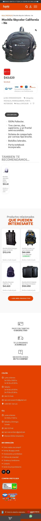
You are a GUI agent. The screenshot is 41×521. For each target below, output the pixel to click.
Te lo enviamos (20, 344)
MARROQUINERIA (18, 101)
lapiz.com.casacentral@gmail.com (15, 400)
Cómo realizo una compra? (12, 447)
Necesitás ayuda (20, 358)
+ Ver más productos (20, 298)
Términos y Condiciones (11, 460)
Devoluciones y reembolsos (12, 454)
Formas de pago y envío (11, 451)
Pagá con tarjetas (20, 329)
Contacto (6, 464)
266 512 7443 (8, 428)
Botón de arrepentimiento (12, 467)
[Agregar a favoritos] (34, 103)
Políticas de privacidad (10, 457)
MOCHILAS (9, 15)
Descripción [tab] (12, 115)
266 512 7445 (8, 396)
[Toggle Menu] (35, 7)
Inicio (3, 15)
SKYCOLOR (24, 103)
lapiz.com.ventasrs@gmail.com (14, 432)
